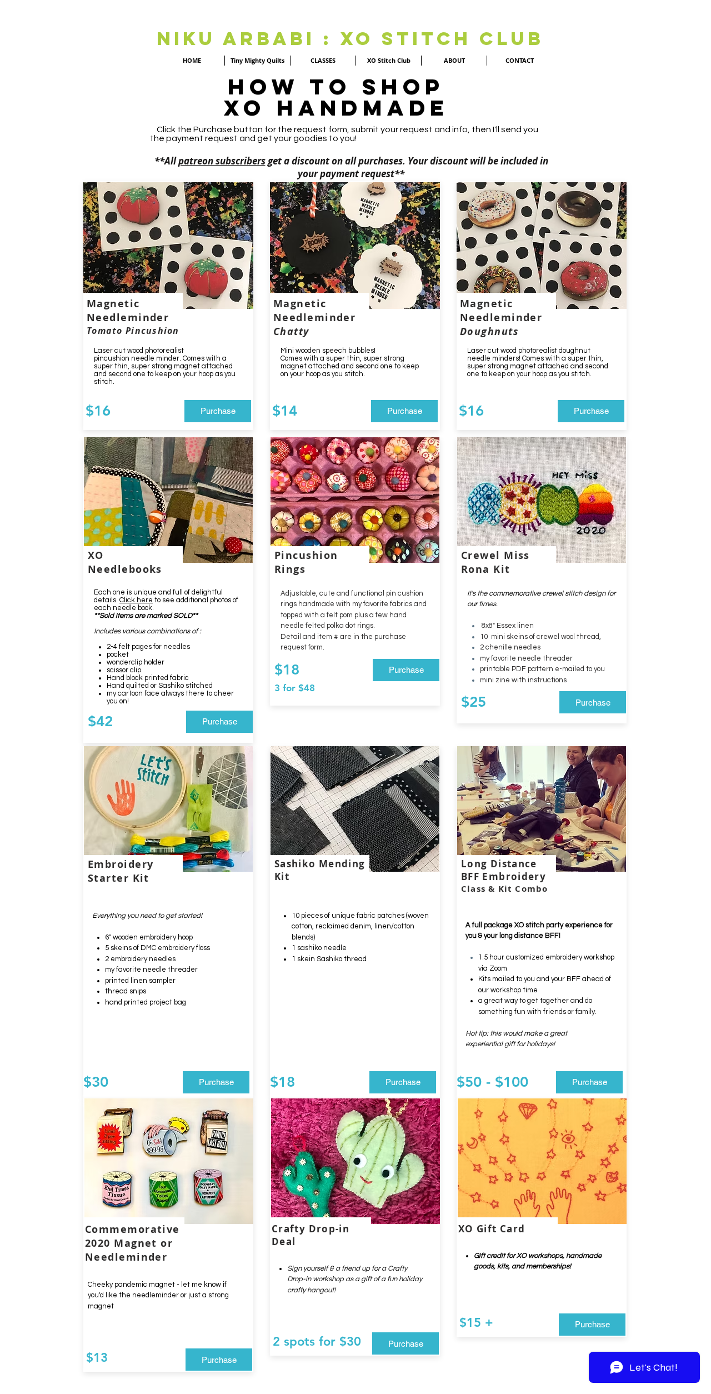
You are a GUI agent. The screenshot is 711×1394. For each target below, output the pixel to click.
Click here (136, 600)
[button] (483, 1013)
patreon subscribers (222, 160)
